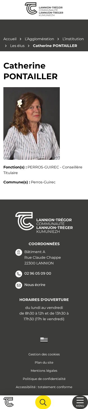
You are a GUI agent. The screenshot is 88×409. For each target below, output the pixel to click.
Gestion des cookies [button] (44, 354)
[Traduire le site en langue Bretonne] (44, 340)
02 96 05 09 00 (37, 273)
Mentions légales (44, 371)
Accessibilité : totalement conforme (44, 387)
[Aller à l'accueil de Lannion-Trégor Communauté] (44, 10)
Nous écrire (34, 285)
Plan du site (44, 362)
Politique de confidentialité (44, 379)
